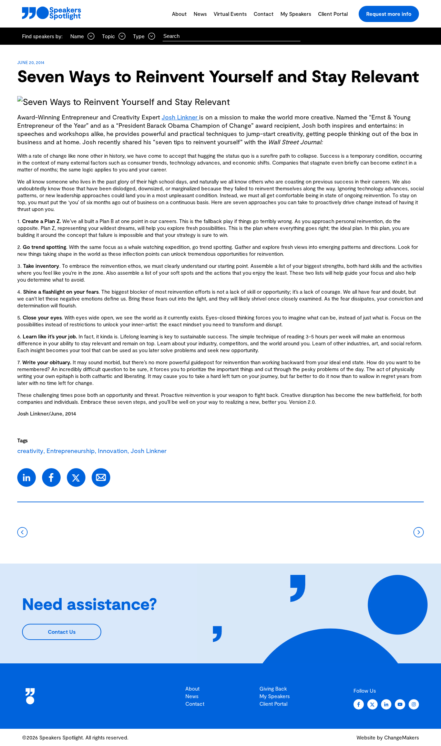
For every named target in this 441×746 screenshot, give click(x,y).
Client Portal (333, 14)
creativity (30, 450)
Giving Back (273, 688)
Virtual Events (230, 14)
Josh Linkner (180, 117)
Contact (264, 14)
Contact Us (61, 632)
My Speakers (295, 14)
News (200, 14)
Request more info (388, 14)
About (179, 14)
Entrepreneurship (71, 450)
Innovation (112, 450)
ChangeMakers (401, 737)
